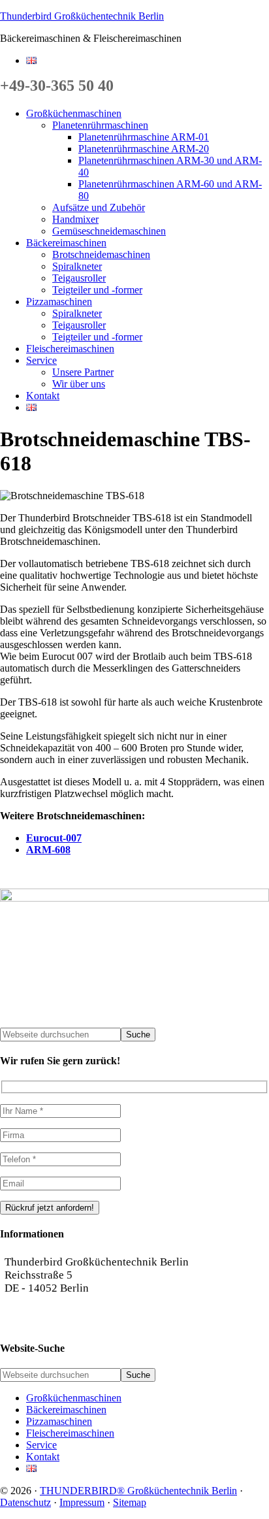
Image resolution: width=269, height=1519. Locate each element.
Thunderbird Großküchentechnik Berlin (82, 16)
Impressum (81, 1502)
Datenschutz (25, 1502)
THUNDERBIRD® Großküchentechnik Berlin (138, 1490)
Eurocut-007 (54, 837)
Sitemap (129, 1502)
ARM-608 (48, 849)
